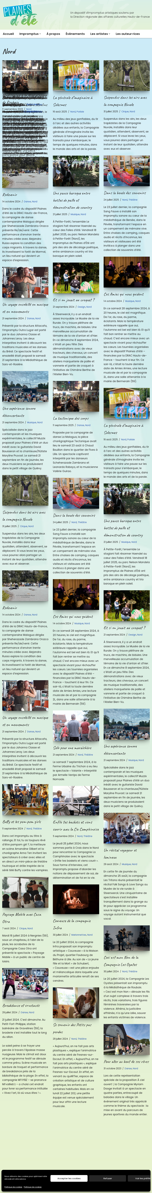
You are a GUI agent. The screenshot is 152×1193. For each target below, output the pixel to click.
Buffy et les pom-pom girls (21, 821)
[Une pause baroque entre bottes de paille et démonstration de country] (76, 171)
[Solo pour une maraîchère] (76, 725)
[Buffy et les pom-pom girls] (25, 799)
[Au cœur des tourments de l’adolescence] (127, 1136)
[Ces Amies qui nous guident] (127, 272)
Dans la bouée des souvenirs (124, 193)
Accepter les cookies (69, 1178)
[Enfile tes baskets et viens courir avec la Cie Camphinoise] (76, 801)
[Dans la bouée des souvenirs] (127, 170)
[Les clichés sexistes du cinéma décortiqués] (76, 1128)
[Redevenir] (25, 172)
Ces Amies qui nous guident (123, 294)
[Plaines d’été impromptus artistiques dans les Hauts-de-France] (20, 15)
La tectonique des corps (20, 97)
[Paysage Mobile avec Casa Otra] (25, 892)
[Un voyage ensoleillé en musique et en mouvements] (25, 282)
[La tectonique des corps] (25, 75)
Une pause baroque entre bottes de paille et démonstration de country (72, 200)
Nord (37, 104)
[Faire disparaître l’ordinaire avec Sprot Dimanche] (25, 1115)
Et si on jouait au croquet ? (73, 300)
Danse (30, 104)
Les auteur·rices (128, 34)
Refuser (107, 1178)
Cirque (125, 111)
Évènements (75, 34)
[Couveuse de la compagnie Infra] (76, 899)
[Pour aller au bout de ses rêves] (127, 1039)
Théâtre (133, 199)
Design (81, 306)
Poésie (80, 111)
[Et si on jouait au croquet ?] (76, 278)
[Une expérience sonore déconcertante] (25, 386)
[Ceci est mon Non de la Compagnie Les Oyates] (127, 938)
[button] (40, 34)
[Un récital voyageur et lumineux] (127, 828)
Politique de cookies (13, 1187)
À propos (53, 34)
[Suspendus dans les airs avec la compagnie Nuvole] (127, 75)
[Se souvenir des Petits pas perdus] (76, 1002)
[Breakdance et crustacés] (25, 983)
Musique (75, 214)
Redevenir (9, 194)
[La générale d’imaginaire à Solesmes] (76, 75)
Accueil (8, 34)
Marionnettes (78, 934)
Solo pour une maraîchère (72, 747)
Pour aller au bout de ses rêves (126, 1061)
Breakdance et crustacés (20, 1005)
